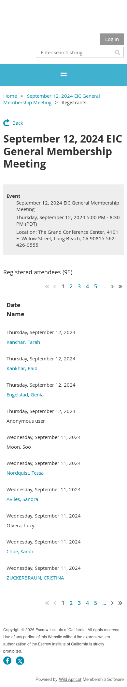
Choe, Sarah (20, 551)
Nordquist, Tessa (25, 472)
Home (10, 96)
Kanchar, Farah (23, 342)
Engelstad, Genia (25, 394)
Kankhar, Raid (22, 368)
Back (17, 122)
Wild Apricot (70, 679)
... (104, 286)
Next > (112, 286)
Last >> (120, 286)
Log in (112, 39)
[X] (20, 660)
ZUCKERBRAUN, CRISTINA (35, 577)
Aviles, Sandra (22, 499)
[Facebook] (7, 660)
